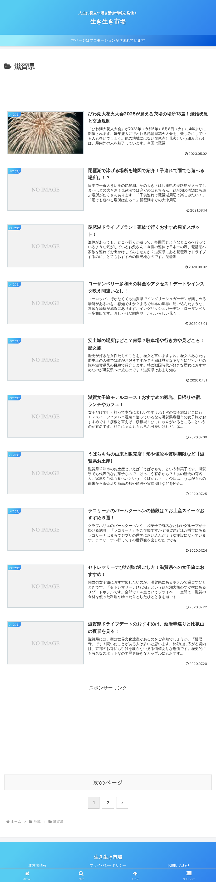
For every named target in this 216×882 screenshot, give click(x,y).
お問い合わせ (179, 865)
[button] (199, 750)
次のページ (108, 782)
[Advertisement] (108, 87)
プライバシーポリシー (108, 865)
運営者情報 (37, 865)
